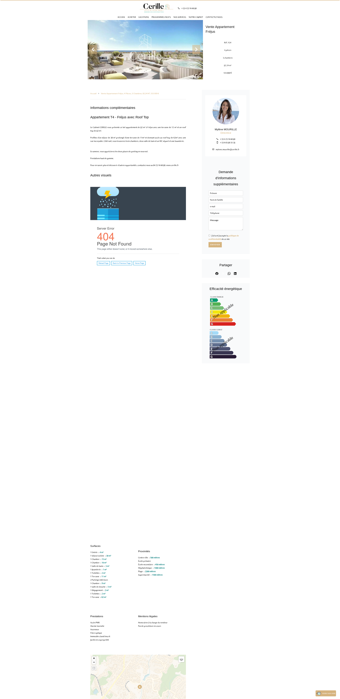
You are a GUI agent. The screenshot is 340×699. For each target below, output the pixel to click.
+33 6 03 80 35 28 (227, 142)
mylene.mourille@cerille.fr (227, 149)
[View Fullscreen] (94, 668)
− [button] (94, 662)
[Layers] (181, 659)
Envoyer (215, 245)
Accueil (93, 93)
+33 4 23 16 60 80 (189, 8)
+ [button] (94, 658)
